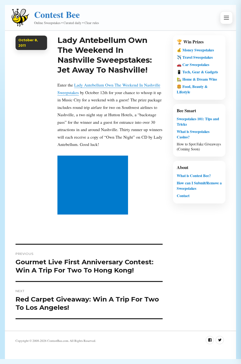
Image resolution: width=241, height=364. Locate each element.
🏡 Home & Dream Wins (197, 79)
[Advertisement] (94, 185)
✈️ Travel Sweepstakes (195, 57)
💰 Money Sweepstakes (195, 50)
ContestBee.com (57, 341)
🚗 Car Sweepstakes (193, 64)
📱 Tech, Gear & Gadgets (197, 71)
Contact (183, 195)
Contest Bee (57, 14)
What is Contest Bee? (194, 175)
